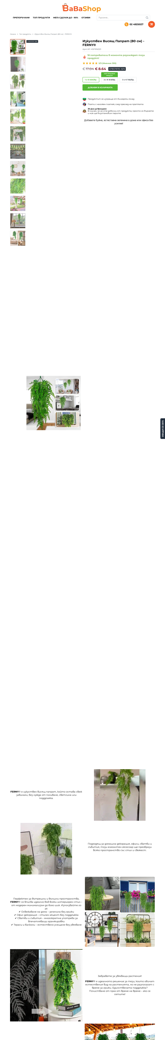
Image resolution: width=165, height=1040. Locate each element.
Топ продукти (41, 17)
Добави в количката (100, 87)
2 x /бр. (109, 80)
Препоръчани (21, 17)
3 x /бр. (128, 80)
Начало (13, 34)
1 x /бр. (91, 80)
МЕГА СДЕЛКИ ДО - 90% (65, 17)
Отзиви (85, 17)
